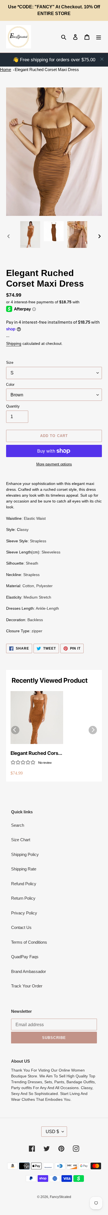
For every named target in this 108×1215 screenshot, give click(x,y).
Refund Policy (23, 883)
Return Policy (23, 898)
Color (10, 384)
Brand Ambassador (28, 971)
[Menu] (98, 37)
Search (17, 825)
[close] (102, 59)
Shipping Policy (25, 854)
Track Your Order (26, 986)
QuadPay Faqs (24, 956)
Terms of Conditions (29, 942)
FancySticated (60, 1197)
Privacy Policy (24, 913)
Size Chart (20, 839)
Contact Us (21, 927)
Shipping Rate (23, 869)
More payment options (54, 464)
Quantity (13, 406)
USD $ (52, 1131)
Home (5, 69)
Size (9, 362)
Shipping (13, 343)
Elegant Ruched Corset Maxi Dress (47, 69)
